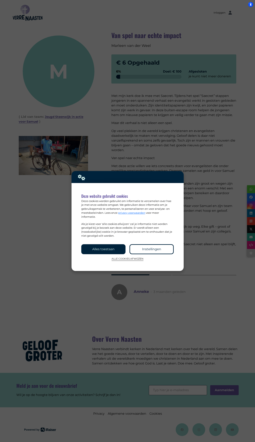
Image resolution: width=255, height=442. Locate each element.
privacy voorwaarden (131, 212)
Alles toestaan (103, 249)
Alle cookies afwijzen (127, 258)
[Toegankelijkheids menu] (250, 4)
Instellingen (151, 249)
